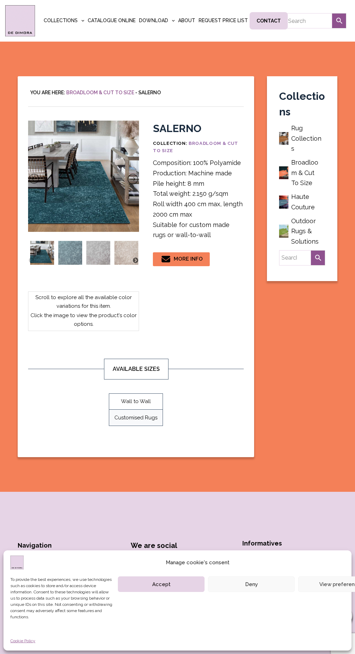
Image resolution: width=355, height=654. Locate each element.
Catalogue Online (112, 20)
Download (153, 20)
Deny (251, 584)
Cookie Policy (22, 640)
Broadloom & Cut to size (100, 92)
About (186, 20)
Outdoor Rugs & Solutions (305, 231)
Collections (61, 20)
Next (135, 260)
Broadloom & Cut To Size (304, 172)
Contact (269, 21)
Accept (161, 584)
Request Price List (223, 20)
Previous (31, 260)
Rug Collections (306, 138)
